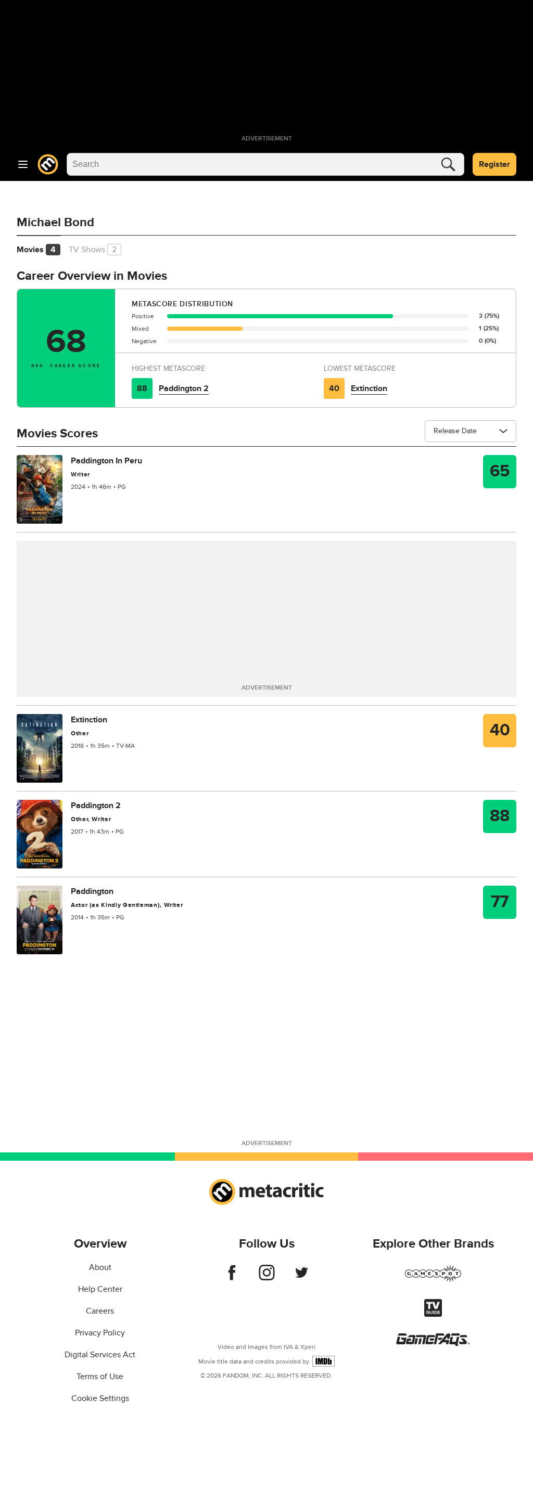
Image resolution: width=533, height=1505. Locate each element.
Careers (100, 1311)
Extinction (369, 388)
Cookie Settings (100, 1398)
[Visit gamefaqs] (433, 1343)
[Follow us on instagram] (267, 1278)
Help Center (100, 1289)
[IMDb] (323, 1361)
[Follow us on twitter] (302, 1278)
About (100, 1267)
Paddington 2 (184, 388)
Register (494, 164)
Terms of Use (100, 1376)
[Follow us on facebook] (232, 1278)
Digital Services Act (100, 1355)
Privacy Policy (100, 1333)
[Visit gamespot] (433, 1280)
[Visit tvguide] (433, 1314)
